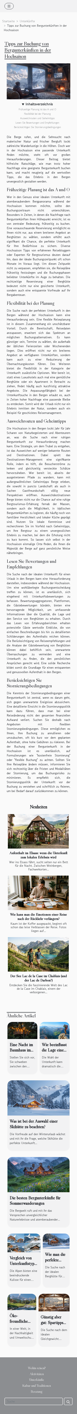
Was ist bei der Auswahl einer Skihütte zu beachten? (34, 1123)
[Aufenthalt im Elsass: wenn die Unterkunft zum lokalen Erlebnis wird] (38, 831)
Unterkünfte (27, 21)
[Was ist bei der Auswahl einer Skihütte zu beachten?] (38, 1097)
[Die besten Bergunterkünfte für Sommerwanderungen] (38, 1174)
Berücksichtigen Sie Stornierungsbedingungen (37, 127)
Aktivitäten (37, 1374)
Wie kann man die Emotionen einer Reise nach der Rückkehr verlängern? (38, 916)
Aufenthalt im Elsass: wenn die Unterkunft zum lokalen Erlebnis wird (38, 855)
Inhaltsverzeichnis (39, 104)
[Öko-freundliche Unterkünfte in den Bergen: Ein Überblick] (21, 1301)
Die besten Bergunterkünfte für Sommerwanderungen (35, 1200)
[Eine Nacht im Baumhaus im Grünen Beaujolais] (22, 1030)
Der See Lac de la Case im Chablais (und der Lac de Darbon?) (38, 978)
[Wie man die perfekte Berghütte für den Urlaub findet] (56, 1241)
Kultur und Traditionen (36, 1386)
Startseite (8, 21)
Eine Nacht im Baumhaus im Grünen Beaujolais (21, 1053)
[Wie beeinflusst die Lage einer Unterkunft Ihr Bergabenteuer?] (55, 1030)
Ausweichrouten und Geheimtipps (37, 118)
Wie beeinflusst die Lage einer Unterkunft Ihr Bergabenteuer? (54, 1053)
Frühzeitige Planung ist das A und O (37, 109)
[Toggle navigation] (9, 6)
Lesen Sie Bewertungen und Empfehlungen (37, 123)
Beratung (36, 1392)
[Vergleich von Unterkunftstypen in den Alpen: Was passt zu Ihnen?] (24, 1242)
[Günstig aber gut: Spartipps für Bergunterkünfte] (54, 1302)
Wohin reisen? (37, 1368)
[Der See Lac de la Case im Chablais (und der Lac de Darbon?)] (38, 954)
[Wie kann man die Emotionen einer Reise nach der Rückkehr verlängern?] (38, 893)
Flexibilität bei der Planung (37, 114)
